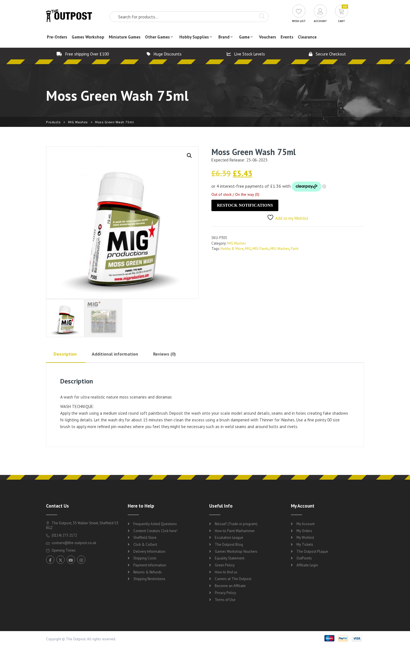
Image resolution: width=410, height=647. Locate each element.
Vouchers (267, 37)
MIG (248, 248)
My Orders (304, 530)
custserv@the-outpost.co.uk (74, 542)
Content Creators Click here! (155, 530)
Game (244, 37)
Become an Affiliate (230, 585)
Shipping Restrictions (149, 578)
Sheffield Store (144, 537)
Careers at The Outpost (233, 578)
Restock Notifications (245, 205)
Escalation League (229, 537)
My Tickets (304, 544)
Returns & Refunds (147, 572)
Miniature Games (125, 37)
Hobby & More (232, 248)
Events (287, 37)
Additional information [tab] (115, 354)
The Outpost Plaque (312, 551)
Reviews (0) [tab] (164, 354)
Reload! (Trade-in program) (236, 524)
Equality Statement (229, 558)
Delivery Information (149, 551)
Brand (224, 37)
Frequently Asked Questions (155, 524)
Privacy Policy (225, 592)
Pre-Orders (57, 37)
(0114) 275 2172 (64, 535)
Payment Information (149, 565)
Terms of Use (225, 599)
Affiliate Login (307, 565)
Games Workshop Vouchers (236, 551)
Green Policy (225, 565)
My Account (305, 524)
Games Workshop (88, 37)
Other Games (157, 37)
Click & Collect (145, 544)
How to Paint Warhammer (235, 530)
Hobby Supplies (194, 37)
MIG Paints (260, 248)
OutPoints (304, 558)
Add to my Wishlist (291, 218)
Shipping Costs (144, 558)
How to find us (226, 572)
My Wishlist (305, 537)
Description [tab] (65, 354)
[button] (189, 156)
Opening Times (63, 550)
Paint (294, 248)
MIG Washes (78, 122)
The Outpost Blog (229, 544)
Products (53, 122)
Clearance (307, 37)
